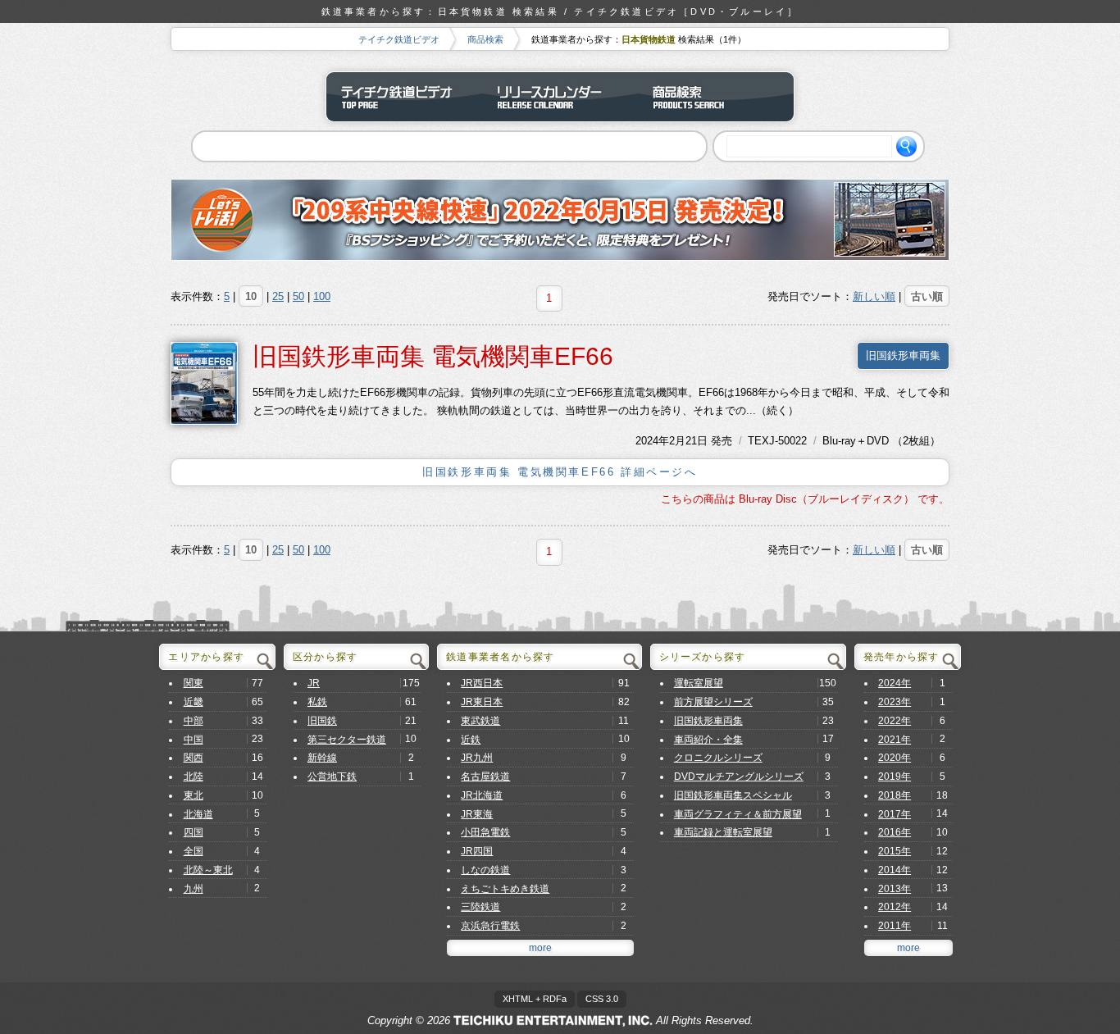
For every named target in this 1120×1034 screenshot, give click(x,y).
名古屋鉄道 (485, 776)
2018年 (894, 795)
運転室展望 (698, 683)
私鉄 (317, 702)
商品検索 (485, 39)
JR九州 (477, 757)
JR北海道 (482, 795)
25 (278, 296)
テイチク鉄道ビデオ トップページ (404, 96)
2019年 (894, 776)
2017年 (894, 814)
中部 (193, 721)
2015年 (894, 851)
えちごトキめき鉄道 (505, 889)
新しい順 (874, 296)
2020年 (894, 757)
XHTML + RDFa (535, 999)
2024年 (652, 441)
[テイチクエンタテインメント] (553, 1020)
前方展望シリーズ (713, 702)
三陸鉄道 (480, 907)
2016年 (894, 832)
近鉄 (470, 739)
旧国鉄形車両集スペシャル (733, 795)
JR (313, 683)
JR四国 (477, 851)
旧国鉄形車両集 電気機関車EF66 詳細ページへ (559, 472)
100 (321, 296)
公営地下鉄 (332, 776)
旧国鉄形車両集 (903, 355)
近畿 (193, 702)
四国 (193, 832)
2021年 (894, 739)
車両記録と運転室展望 (723, 832)
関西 (193, 757)
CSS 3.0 (601, 999)
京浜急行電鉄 (490, 926)
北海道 (198, 814)
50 (298, 296)
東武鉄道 (480, 721)
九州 (193, 889)
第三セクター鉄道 (346, 739)
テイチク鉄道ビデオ (398, 39)
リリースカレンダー (560, 96)
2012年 (894, 907)
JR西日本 (482, 683)
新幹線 (322, 757)
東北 (193, 795)
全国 (193, 851)
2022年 (894, 721)
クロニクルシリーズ (718, 757)
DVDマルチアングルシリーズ (739, 776)
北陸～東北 (208, 870)
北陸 (193, 776)
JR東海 (477, 814)
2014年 (894, 870)
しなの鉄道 (485, 870)
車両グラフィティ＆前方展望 (738, 814)
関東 (193, 683)
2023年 (894, 702)
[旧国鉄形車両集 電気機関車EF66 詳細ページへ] (204, 382)
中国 (193, 739)
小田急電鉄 (485, 832)
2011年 (894, 926)
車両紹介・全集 (708, 739)
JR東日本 (482, 702)
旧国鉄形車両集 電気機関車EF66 (433, 356)
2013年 (894, 889)
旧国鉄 (322, 721)
